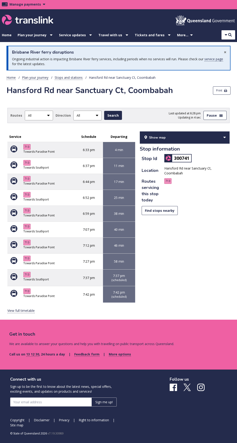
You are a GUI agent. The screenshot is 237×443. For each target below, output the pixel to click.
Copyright (17, 420)
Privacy (64, 420)
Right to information (94, 420)
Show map (157, 137)
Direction (63, 115)
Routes (16, 115)
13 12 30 (32, 354)
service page (213, 59)
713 (27, 147)
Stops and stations (69, 77)
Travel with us (110, 35)
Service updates (72, 35)
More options (120, 354)
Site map (16, 425)
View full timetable (21, 310)
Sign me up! (104, 402)
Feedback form (87, 354)
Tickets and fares (150, 35)
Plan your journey (32, 35)
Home (7, 35)
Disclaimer (42, 420)
